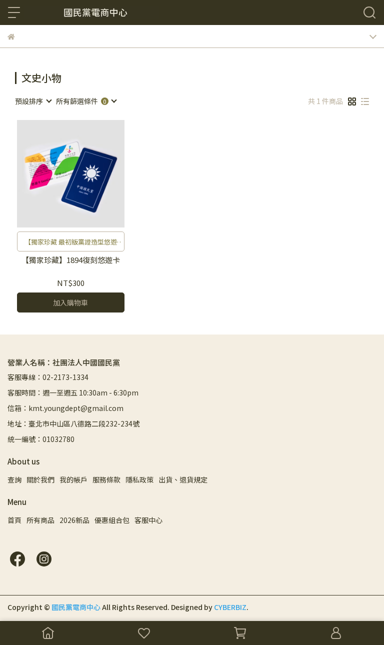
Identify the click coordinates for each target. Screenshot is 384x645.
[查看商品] (56, 173)
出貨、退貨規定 (183, 479)
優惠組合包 (112, 520)
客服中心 (148, 520)
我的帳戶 (74, 479)
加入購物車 (70, 303)
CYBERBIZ (230, 607)
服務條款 (106, 479)
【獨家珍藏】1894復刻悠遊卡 (71, 260)
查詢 (15, 479)
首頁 (15, 520)
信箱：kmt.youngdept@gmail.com (66, 408)
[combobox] (33, 101)
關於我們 (40, 479)
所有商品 (40, 520)
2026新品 (75, 520)
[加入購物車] (85, 173)
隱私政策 (140, 479)
